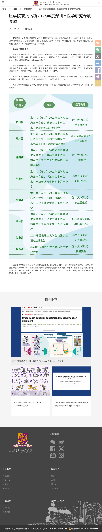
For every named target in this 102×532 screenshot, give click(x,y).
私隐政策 (8, 528)
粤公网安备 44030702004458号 (84, 528)
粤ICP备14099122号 (58, 528)
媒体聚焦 (6, 512)
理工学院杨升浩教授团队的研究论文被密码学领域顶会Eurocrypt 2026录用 (71, 404)
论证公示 (54, 488)
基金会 (5, 484)
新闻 (15, 9)
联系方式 (6, 480)
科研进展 (28, 9)
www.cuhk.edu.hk (58, 507)
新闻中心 (6, 507)
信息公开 (54, 476)
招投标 (54, 484)
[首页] (51, 3)
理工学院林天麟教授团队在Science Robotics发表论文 (27, 404)
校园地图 (6, 476)
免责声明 (16, 528)
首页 (4, 9)
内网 (53, 480)
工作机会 (6, 488)
